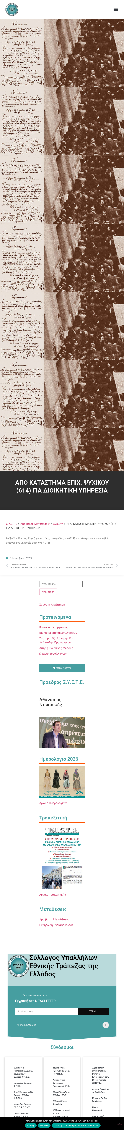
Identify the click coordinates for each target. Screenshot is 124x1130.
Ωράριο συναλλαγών (53, 653)
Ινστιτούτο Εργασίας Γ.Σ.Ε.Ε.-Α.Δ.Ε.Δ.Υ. (23, 1105)
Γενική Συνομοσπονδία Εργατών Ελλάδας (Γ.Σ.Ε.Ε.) (23, 1095)
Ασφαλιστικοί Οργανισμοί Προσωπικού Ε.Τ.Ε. (61, 1083)
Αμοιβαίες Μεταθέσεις (54, 919)
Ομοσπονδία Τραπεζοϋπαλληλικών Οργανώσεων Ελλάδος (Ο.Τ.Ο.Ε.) (23, 1072)
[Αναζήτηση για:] (61, 584)
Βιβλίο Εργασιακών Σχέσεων (58, 632)
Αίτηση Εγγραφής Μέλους (56, 648)
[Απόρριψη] (119, 1123)
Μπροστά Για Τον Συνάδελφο (99, 1099)
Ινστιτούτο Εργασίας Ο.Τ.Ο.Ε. (23, 1084)
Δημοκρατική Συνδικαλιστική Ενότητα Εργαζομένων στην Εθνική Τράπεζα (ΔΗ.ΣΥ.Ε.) (100, 1075)
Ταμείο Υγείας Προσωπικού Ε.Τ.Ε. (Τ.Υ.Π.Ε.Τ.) (61, 1071)
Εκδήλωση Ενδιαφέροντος (56, 925)
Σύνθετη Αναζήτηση (52, 604)
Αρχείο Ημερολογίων (53, 803)
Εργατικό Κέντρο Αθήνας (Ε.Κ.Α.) (21, 1114)
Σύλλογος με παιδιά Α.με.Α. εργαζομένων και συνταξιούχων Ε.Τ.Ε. (62, 1114)
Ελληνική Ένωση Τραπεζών (60, 1102)
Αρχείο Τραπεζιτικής (52, 894)
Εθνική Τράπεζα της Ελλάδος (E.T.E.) (61, 1093)
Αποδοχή (30, 1125)
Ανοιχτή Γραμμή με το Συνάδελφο (100, 1090)
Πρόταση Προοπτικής (97, 1108)
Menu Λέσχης (64, 667)
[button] (115, 9)
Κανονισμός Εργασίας (53, 627)
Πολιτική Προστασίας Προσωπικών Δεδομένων (76, 1125)
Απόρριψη (44, 1125)
